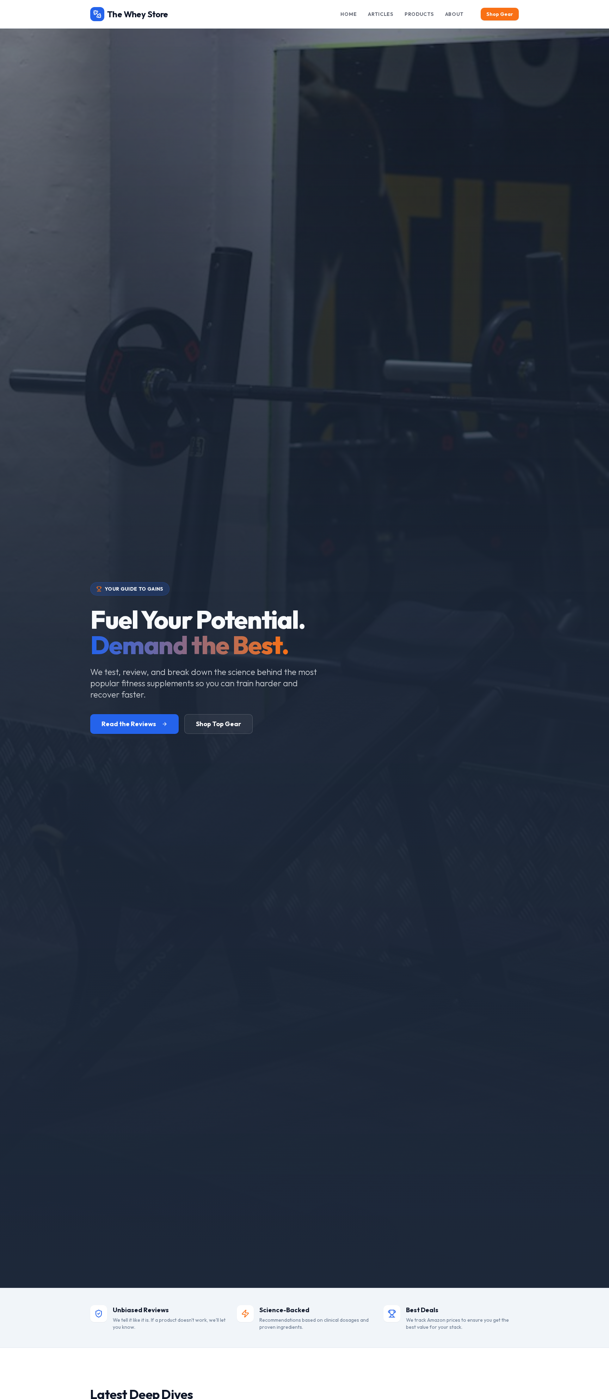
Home (348, 14)
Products (419, 14)
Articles (380, 14)
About (454, 14)
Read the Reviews (129, 724)
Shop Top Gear (218, 724)
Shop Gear (499, 14)
